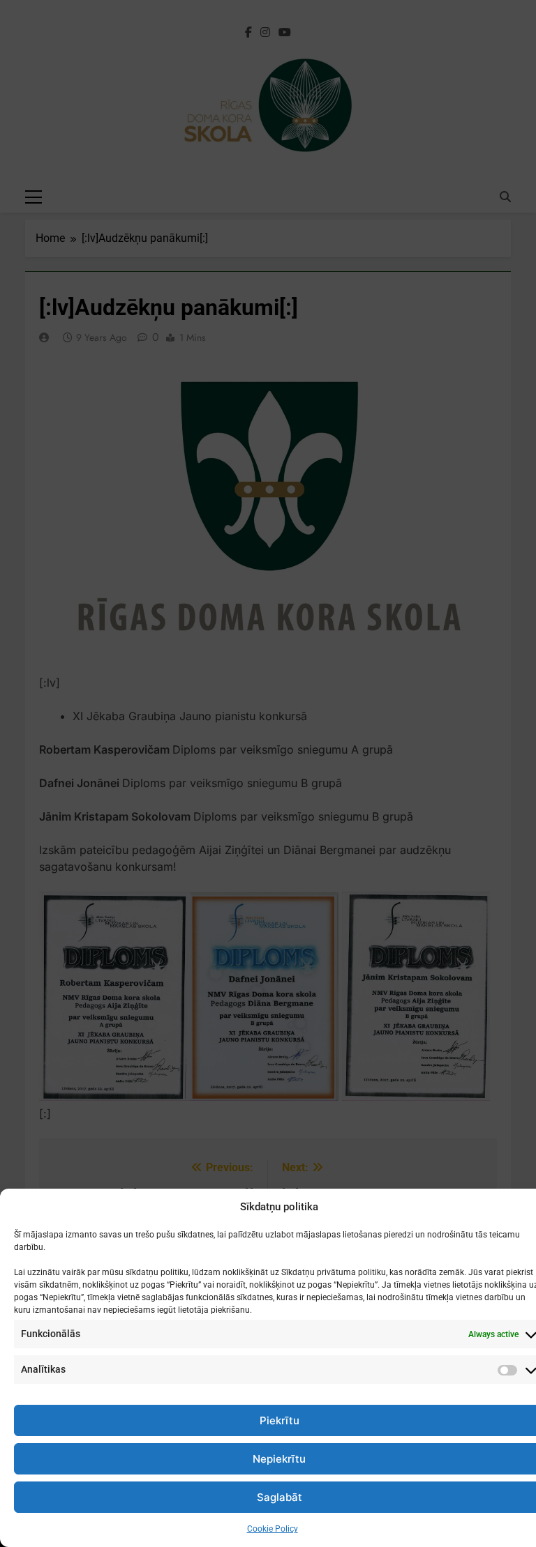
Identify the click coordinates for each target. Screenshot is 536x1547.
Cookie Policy (272, 1529)
